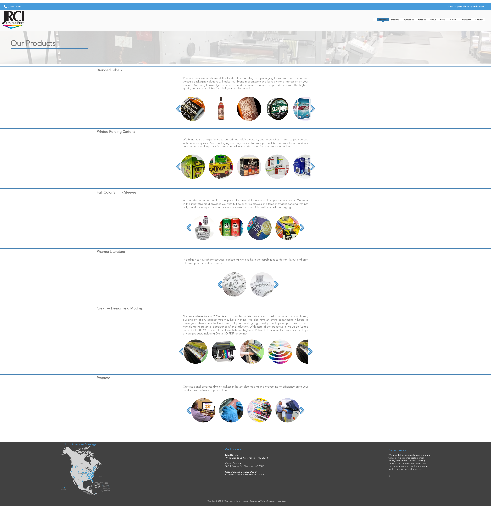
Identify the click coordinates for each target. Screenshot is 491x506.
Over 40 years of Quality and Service (466, 6)
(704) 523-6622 (15, 6)
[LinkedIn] (390, 476)
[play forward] (313, 108)
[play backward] (178, 108)
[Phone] (5, 6)
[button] (193, 109)
